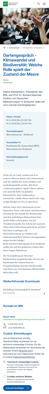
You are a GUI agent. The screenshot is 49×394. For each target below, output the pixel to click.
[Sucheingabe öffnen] (38, 4)
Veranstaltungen (14, 48)
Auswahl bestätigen (14, 388)
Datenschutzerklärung (24, 357)
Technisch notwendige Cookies (23, 362)
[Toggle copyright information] (46, 10)
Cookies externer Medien (19, 376)
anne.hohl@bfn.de (16, 328)
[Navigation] (43, 4)
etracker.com (25, 350)
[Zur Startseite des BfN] (19, 3)
